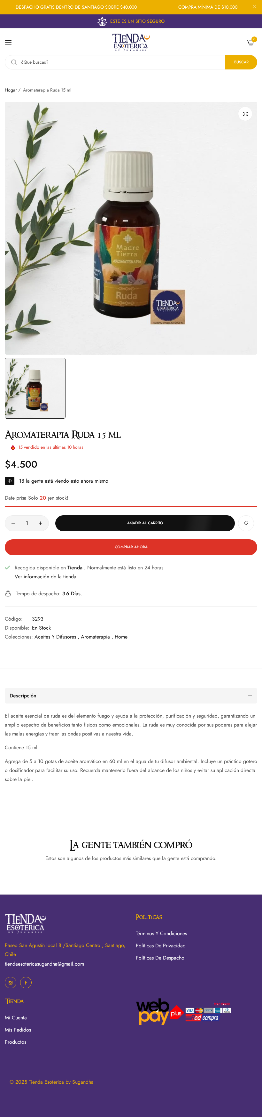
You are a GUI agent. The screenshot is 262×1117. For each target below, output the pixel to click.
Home (121, 636)
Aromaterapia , (97, 636)
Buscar (241, 62)
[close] (254, 7)
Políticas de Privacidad (161, 945)
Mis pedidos (18, 1029)
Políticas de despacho (160, 957)
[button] (246, 523)
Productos (15, 1042)
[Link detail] (10, 982)
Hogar (11, 90)
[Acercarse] (245, 114)
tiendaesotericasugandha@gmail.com (44, 964)
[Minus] (13, 523)
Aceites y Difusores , (57, 636)
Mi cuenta (16, 1017)
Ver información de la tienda (45, 576)
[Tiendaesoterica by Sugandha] (131, 42)
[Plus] (40, 523)
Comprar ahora (131, 547)
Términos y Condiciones (161, 933)
